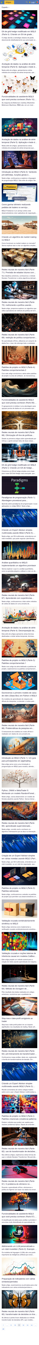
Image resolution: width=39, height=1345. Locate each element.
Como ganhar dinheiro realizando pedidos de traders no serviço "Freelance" (16, 206)
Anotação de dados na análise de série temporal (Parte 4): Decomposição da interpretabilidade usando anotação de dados (18, 629)
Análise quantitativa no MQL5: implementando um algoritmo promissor (19, 564)
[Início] (2, 2)
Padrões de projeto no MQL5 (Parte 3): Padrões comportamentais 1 (18, 661)
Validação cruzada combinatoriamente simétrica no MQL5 (18, 922)
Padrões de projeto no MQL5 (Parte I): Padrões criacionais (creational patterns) (19, 1117)
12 (23, 1325)
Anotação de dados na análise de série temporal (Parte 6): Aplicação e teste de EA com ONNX (19, 65)
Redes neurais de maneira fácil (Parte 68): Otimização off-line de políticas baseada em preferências (18, 434)
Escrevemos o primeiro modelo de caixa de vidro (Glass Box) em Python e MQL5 (19, 694)
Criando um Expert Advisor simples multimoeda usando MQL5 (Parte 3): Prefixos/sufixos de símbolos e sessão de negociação (18, 1085)
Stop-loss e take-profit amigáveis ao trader (17, 1020)
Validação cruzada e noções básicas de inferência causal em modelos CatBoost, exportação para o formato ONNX (19, 955)
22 (3, 1329)
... (7, 1325)
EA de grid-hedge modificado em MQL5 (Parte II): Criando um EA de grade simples (19, 33)
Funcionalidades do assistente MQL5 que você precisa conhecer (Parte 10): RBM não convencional (18, 98)
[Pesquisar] (26, 2)
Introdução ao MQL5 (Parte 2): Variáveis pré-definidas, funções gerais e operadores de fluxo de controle (19, 173)
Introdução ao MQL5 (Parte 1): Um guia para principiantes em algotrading (19, 759)
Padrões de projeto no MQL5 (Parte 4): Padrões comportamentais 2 (18, 368)
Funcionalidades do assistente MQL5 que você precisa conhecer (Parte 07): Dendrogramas (18, 1215)
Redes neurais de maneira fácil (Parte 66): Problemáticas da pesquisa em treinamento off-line (18, 727)
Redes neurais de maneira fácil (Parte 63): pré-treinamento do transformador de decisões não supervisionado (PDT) (18, 1052)
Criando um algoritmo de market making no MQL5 (19, 238)
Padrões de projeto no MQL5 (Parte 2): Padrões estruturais (18, 889)
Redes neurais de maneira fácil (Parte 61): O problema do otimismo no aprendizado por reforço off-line (18, 1182)
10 (15, 1325)
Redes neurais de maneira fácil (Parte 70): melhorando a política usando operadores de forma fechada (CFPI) (18, 303)
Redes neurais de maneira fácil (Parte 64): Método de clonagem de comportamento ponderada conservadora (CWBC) (18, 987)
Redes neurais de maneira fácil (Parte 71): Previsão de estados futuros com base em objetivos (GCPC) (18, 271)
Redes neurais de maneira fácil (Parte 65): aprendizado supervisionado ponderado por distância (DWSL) (18, 824)
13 (27, 1325)
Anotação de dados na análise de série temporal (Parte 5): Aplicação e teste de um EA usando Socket (19, 141)
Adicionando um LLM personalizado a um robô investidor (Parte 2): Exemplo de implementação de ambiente (19, 1247)
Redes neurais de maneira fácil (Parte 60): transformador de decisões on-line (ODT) (18, 1313)
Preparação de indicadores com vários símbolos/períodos (18, 1280)
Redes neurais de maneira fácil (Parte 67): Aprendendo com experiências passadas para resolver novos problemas (18, 596)
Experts (5, 7)
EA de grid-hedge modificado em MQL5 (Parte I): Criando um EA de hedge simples (19, 466)
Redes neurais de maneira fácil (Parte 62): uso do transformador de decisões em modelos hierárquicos (18, 1150)
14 (31, 1325)
